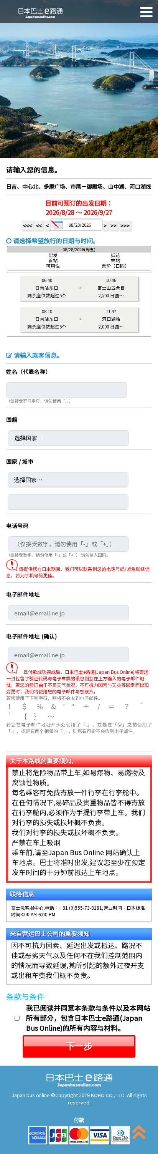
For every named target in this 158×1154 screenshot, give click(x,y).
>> (113, 225)
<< (39, 225)
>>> (125, 225)
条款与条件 (25, 996)
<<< (27, 225)
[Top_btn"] (138, 1133)
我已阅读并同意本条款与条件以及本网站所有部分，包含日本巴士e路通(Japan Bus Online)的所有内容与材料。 (88, 1018)
